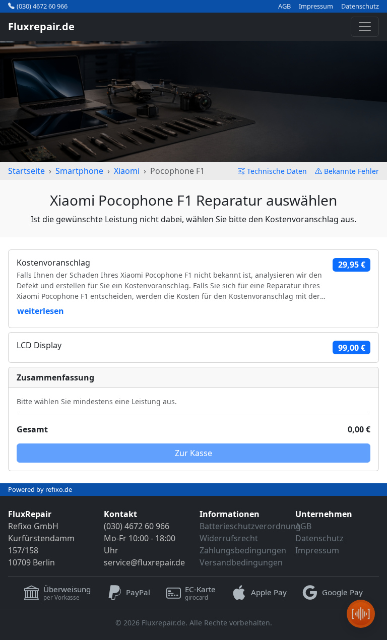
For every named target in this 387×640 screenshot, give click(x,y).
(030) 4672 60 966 (42, 6)
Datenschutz (360, 6)
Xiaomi (127, 170)
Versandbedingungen (241, 562)
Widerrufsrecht (229, 538)
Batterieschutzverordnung (250, 526)
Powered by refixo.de (40, 489)
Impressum (316, 6)
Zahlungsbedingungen (243, 550)
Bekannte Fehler (351, 171)
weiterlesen (40, 310)
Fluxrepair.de (41, 26)
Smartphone (79, 170)
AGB (284, 6)
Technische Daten (277, 171)
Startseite (26, 170)
